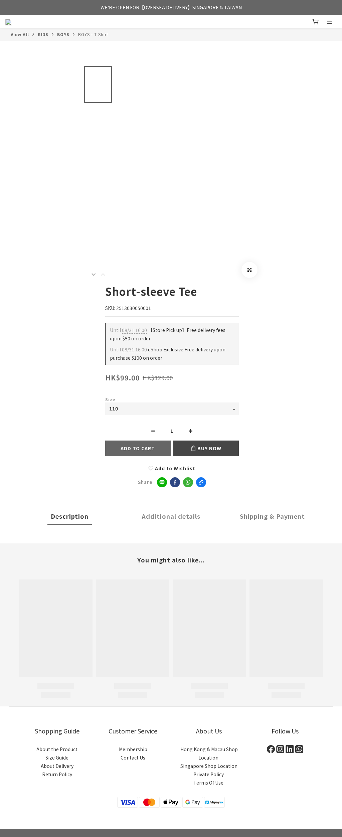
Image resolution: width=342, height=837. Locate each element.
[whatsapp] (188, 482)
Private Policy (209, 774)
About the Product (56, 749)
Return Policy (57, 774)
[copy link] (201, 482)
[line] (162, 482)
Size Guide (56, 757)
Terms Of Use (208, 782)
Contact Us (133, 757)
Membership (133, 749)
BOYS (63, 34)
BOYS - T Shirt (93, 34)
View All (20, 34)
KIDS (43, 34)
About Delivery (57, 766)
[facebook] (175, 482)
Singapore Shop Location (208, 766)
